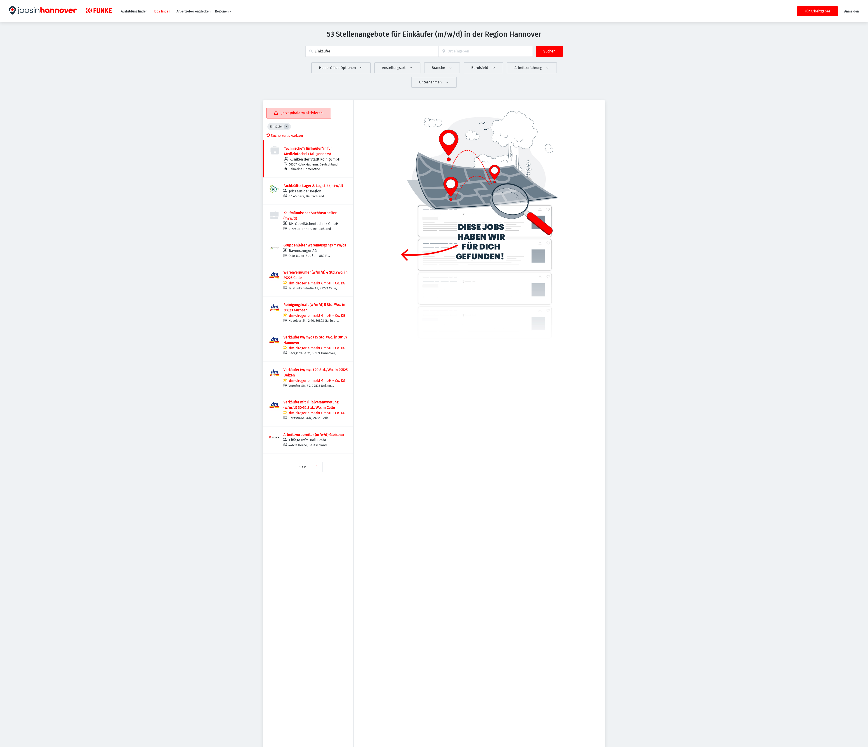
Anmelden (851, 11)
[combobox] (371, 51)
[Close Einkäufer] (286, 126)
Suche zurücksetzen (287, 135)
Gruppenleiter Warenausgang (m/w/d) (314, 245)
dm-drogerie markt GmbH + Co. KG (317, 283)
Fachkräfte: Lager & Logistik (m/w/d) (313, 186)
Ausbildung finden (134, 11)
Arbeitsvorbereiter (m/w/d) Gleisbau (313, 435)
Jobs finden (162, 11)
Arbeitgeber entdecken (193, 11)
